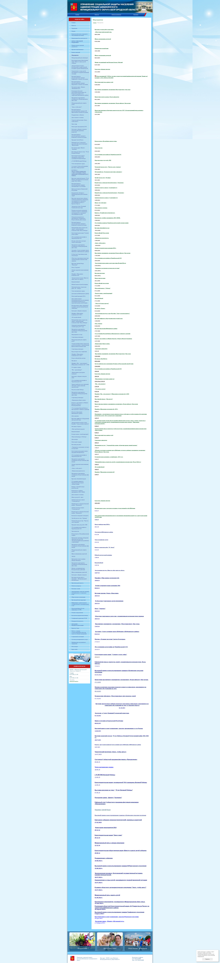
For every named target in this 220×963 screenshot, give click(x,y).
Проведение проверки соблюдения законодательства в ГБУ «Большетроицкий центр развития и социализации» (80, 540)
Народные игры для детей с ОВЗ (79, 524)
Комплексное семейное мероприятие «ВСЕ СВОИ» (78, 491)
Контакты (136, 14)
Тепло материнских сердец (78, 163)
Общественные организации (78, 597)
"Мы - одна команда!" (77, 369)
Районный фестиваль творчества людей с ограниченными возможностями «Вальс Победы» (80, 229)
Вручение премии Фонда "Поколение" (78, 264)
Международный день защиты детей (79, 103)
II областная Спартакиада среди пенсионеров (79, 255)
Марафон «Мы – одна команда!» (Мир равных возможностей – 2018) (80, 364)
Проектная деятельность (77, 583)
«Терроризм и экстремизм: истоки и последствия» (80, 447)
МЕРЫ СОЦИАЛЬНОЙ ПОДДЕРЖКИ (77, 41)
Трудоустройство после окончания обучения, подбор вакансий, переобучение (80, 386)
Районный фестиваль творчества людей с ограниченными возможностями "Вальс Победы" (79, 321)
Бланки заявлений (76, 52)
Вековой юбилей (76, 282)
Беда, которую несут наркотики (79, 351)
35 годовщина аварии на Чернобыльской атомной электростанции (78, 483)
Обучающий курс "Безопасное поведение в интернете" (108, 171)
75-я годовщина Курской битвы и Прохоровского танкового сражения (80, 408)
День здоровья (75, 416)
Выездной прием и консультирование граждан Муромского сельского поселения (80, 83)
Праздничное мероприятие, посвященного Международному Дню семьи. (80, 99)
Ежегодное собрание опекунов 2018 (79, 377)
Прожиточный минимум (77, 49)
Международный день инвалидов (80, 57)
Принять (207, 959)
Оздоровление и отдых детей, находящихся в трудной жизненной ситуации (80, 72)
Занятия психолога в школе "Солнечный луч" (78, 500)
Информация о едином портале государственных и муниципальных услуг (80, 604)
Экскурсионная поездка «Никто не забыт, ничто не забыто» (80, 278)
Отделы (73, 31)
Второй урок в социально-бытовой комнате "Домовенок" (80, 512)
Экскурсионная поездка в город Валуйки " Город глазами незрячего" (80, 423)
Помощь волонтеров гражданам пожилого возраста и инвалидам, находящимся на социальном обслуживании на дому (79, 212)
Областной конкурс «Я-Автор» (79, 436)
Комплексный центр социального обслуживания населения (80, 34)
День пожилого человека (78, 117)
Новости (97, 14)
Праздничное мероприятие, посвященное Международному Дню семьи (79, 331)
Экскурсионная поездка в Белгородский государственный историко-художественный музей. (80, 67)
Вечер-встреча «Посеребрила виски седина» (80, 534)
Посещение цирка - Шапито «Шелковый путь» (78, 87)
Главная (77, 14)
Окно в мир (74, 124)
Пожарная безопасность (77, 621)
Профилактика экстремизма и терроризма (79, 643)
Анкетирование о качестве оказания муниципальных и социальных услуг (80, 593)
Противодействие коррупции (79, 600)
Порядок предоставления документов (78, 46)
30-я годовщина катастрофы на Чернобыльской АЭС (79, 237)
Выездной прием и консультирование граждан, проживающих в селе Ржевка (79, 185)
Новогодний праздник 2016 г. (79, 296)
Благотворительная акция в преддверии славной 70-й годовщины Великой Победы (79, 157)
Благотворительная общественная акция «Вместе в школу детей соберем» (80, 62)
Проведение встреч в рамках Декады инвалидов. (78, 559)
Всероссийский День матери (78, 358)
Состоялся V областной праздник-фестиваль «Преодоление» (80, 167)
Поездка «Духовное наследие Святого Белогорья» (79, 241)
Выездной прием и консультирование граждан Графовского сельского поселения (80, 78)
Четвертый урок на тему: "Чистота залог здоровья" (80, 521)
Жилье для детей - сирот (77, 497)
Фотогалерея (75, 646)
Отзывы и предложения (77, 612)
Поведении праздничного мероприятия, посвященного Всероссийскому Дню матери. (79, 218)
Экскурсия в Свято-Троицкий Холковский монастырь (79, 207)
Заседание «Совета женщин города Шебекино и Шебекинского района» (80, 251)
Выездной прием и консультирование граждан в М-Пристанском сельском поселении (80, 111)
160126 (73, 556)
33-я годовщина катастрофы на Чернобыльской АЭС (79, 455)
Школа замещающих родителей (79, 553)
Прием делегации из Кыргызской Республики (79, 189)
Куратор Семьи (75, 628)
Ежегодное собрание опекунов (79, 310)
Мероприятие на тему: (77, 334)
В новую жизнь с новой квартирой (80, 434)
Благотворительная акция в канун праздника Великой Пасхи (80, 451)
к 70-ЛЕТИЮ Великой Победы (79, 161)
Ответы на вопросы (116, 14)
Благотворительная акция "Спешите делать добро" (80, 233)
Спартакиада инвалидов (77, 337)
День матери (75, 439)
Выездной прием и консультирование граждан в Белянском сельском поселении (79, 136)
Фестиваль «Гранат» (76, 426)
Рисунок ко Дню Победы (78, 389)
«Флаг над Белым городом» (78, 429)
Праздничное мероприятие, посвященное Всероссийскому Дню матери (80, 460)
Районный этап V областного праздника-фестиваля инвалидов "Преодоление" (79, 144)
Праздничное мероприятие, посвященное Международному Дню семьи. (79, 246)
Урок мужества (75, 531)
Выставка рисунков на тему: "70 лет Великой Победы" (80, 152)
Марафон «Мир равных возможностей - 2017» (77, 314)
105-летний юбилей (76, 317)
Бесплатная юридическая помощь (80, 615)
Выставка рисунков (76, 444)
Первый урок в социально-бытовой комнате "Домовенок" (80, 504)
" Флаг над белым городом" (102, 303)
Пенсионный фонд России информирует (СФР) (78, 609)
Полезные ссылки (76, 588)
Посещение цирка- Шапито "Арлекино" (78, 148)
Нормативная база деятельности (79, 38)
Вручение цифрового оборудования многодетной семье (80, 419)
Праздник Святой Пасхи (77, 140)
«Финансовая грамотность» (78, 471)
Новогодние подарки (77, 442)
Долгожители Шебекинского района (80, 293)
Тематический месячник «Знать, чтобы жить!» (79, 120)
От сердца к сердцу (76, 367)
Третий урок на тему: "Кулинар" (79, 518)
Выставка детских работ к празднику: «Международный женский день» (79, 579)
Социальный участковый (78, 636)
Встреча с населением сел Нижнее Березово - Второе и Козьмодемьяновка (113, 338)
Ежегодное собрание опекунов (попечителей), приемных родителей (79, 131)
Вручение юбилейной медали (79, 478)
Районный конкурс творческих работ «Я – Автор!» (79, 287)
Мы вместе (74, 360)
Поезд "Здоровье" (76, 267)
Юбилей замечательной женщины (80, 284)
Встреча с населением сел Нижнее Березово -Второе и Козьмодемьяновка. (80, 404)
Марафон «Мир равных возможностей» (77, 274)
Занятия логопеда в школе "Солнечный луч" (78, 508)
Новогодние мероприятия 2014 (79, 126)
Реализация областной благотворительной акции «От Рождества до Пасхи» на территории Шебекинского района (80, 93)
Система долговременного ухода (80, 639)
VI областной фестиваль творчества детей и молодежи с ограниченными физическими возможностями (80, 345)
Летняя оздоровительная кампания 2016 (80, 270)
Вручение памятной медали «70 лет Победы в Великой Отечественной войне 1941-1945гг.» (80, 180)
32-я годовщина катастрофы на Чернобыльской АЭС (79, 381)
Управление (74, 28)
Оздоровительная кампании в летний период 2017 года (79, 326)
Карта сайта (74, 649)
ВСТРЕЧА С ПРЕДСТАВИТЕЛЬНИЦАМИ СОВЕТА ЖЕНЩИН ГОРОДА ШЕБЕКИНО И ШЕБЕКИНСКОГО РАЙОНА (80, 173)
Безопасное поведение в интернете (80, 515)
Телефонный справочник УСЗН (79, 618)
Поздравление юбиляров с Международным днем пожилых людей (79, 194)
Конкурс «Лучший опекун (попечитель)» (78, 487)
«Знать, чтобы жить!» (77, 468)
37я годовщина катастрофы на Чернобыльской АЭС (79, 528)
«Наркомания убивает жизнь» (79, 400)
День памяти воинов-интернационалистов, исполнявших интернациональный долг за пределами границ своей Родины (80, 301)
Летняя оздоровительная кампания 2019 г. (80, 465)
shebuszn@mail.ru (74, 681)
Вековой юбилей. (76, 431)
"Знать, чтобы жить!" (77, 107)
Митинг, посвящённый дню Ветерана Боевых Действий (78, 569)
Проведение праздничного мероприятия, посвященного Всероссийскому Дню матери (116, 404)
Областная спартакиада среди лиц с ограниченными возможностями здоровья (80, 259)
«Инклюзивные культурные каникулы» (78, 373)
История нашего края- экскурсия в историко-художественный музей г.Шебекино (80, 307)
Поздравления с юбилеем (78, 115)
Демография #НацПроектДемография (78, 624)
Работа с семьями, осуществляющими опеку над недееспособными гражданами (79, 632)
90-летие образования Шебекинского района (77, 412)
